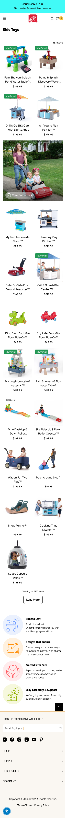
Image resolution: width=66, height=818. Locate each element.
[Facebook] (12, 724)
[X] (5, 724)
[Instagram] (19, 724)
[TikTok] (27, 724)
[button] (7, 811)
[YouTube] (34, 724)
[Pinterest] (41, 724)
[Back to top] (59, 707)
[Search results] (52, 18)
